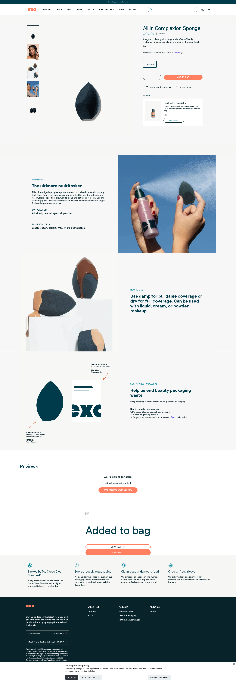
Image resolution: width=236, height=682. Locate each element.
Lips (69, 9)
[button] (209, 10)
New (121, 9)
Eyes (79, 9)
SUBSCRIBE (59, 633)
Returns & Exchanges (129, 619)
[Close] (234, 664)
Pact (173, 417)
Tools (90, 9)
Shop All (46, 9)
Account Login (126, 611)
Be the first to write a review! (118, 490)
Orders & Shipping (128, 615)
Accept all (72, 677)
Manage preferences (159, 677)
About (132, 9)
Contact (92, 611)
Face (59, 9)
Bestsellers (106, 9)
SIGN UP (60, 642)
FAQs (90, 615)
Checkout (118, 552)
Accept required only (90, 677)
